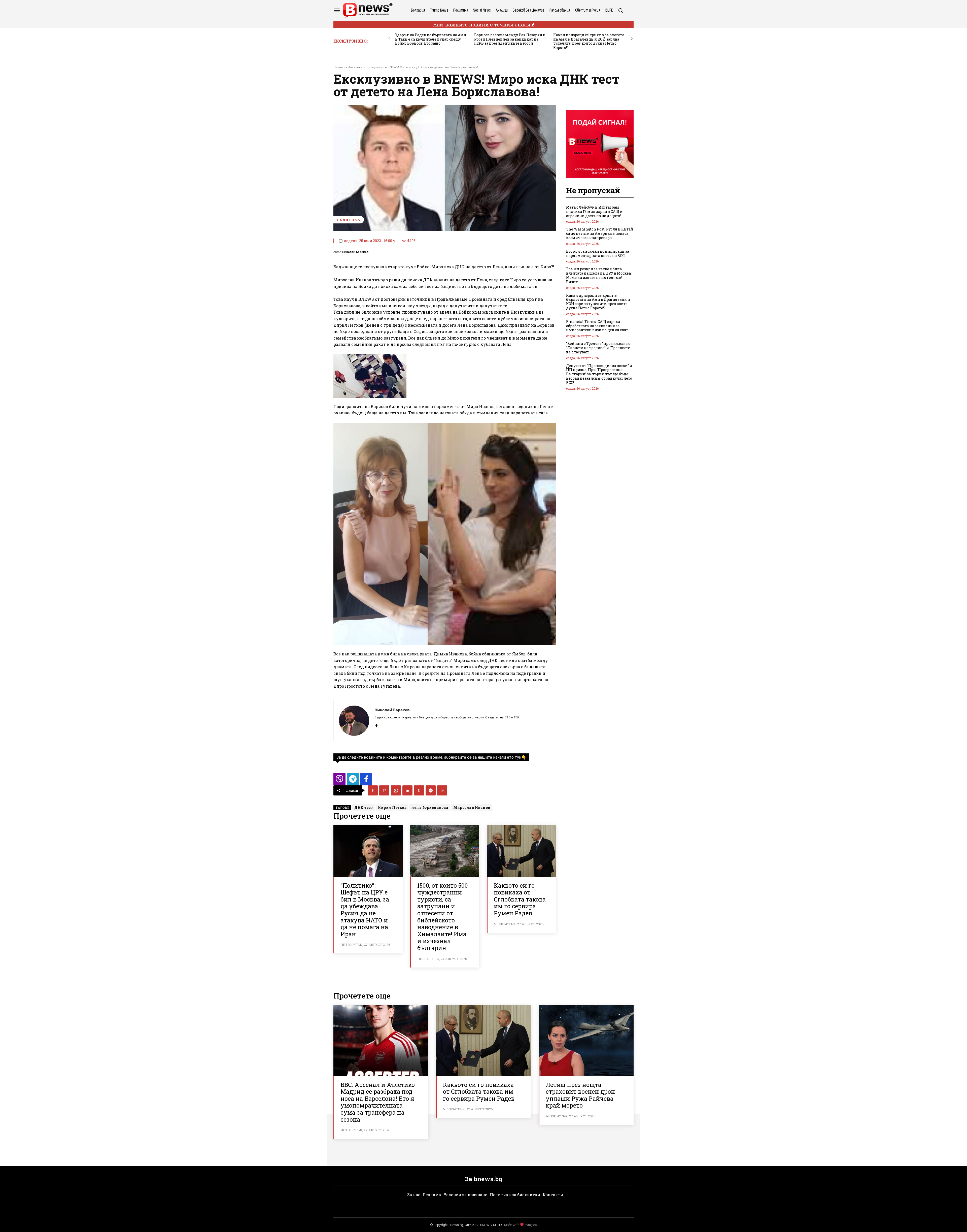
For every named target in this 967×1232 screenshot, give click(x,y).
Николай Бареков (355, 252)
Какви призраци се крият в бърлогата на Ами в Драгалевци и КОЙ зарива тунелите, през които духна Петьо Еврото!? (588, 41)
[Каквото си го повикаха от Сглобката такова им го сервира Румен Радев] (521, 851)
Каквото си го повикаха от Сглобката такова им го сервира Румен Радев (520, 899)
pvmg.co (531, 1224)
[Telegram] (431, 790)
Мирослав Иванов (471, 807)
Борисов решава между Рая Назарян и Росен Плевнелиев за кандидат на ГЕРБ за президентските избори (509, 39)
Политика (355, 67)
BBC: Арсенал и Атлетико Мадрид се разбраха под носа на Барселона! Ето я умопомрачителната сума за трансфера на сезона (377, 1102)
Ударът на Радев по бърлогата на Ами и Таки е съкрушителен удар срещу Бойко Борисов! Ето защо (430, 39)
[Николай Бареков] (354, 721)
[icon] (339, 781)
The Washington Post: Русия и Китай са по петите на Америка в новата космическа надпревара (599, 233)
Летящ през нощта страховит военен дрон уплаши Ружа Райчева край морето (580, 1095)
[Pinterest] (384, 790)
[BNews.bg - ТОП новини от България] (367, 10)
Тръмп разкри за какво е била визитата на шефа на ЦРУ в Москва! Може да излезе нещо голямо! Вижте (599, 275)
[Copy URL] (442, 790)
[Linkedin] (407, 790)
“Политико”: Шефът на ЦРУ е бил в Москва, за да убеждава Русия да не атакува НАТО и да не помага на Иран (364, 910)
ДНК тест (363, 807)
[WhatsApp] (396, 790)
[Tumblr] (419, 790)
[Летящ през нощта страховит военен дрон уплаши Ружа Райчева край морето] (586, 1040)
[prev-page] (389, 39)
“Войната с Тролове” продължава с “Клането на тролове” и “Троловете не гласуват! (598, 347)
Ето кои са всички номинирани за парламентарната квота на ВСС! (597, 253)
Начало (338, 67)
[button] (620, 10)
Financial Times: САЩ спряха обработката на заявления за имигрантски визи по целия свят (597, 325)
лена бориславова (429, 807)
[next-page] (632, 39)
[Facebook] (376, 724)
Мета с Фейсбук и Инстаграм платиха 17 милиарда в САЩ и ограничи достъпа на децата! (594, 211)
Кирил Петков (392, 807)
